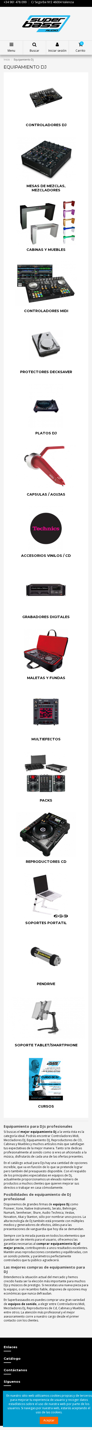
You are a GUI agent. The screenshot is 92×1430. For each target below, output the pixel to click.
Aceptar (48, 1420)
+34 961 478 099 (15, 2)
